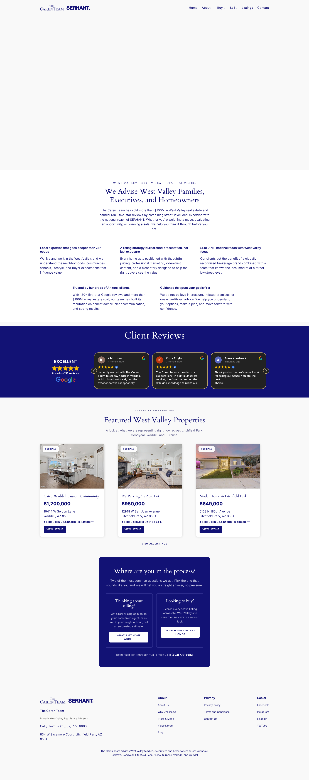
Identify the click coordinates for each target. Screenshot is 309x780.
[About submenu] (212, 8)
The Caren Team (52, 711)
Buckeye (116, 754)
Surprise (167, 754)
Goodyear (128, 754)
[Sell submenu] (236, 8)
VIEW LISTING (54, 529)
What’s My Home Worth (129, 637)
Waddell (193, 754)
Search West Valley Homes (180, 632)
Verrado (177, 754)
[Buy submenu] (224, 8)
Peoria (157, 754)
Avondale (202, 750)
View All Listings (154, 543)
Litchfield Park (143, 754)
